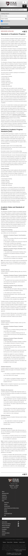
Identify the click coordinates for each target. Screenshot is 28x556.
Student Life (4, 496)
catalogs (9, 553)
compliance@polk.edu (22, 549)
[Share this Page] (23, 31)
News (3, 500)
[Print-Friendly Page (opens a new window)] (24, 31)
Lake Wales (16, 486)
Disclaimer (16, 542)
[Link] (24, 2)
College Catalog (22, 542)
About (3, 491)
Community (4, 498)
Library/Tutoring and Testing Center (11, 507)
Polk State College (11, 3)
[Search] (26, 18)
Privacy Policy (10, 542)
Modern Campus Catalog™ (16, 554)
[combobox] (14, 10)
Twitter (18, 524)
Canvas (5, 504)
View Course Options (6, 523)
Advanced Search (4, 23)
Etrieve (5, 509)
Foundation (4, 529)
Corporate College (6, 532)
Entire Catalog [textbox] (4, 15)
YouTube (18, 526)
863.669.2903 (16, 549)
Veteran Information (6, 525)
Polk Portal (6, 502)
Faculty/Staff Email (8, 513)
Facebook (18, 522)
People (5, 511)
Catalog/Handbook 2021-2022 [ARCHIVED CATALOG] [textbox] (12, 9)
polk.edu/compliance (19, 550)
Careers (3, 534)
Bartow (11, 486)
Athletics (3, 531)
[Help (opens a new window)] (26, 31)
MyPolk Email (7, 506)
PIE (5, 515)
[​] (24, 6)
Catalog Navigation (6, 27)
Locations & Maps (5, 527)
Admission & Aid (5, 493)
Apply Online (4, 521)
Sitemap (4, 542)
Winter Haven (11, 485)
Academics (4, 495)
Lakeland (17, 485)
